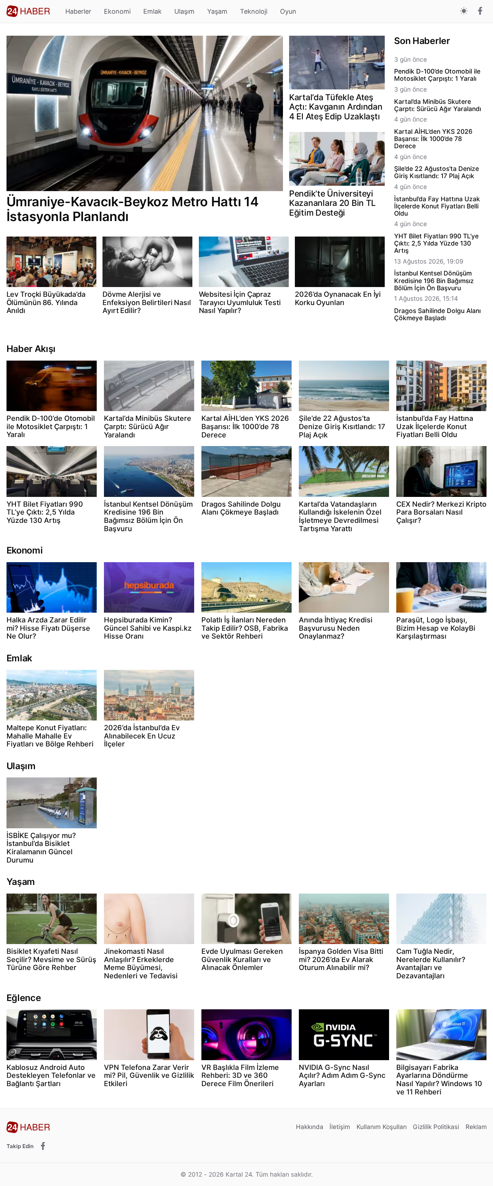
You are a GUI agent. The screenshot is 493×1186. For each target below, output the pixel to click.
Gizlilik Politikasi (436, 1126)
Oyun (288, 11)
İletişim (340, 1126)
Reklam (476, 1126)
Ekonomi (117, 11)
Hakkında (309, 1126)
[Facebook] (480, 11)
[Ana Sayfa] (28, 11)
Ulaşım (184, 11)
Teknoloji (253, 11)
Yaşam (217, 11)
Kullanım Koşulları (382, 1126)
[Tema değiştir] (464, 11)
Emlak (152, 11)
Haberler (78, 11)
